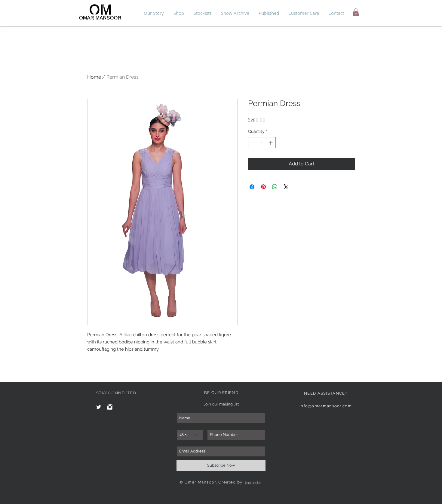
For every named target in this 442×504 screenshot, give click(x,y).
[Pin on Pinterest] (263, 186)
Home (94, 77)
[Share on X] (286, 186)
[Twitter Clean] (98, 407)
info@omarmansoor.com (325, 406)
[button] (356, 12)
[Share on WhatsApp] (274, 186)
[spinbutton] (261, 142)
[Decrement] (252, 142)
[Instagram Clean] (109, 407)
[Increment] (271, 142)
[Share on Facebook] (252, 186)
